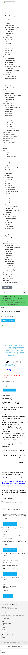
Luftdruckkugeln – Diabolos (12, 70)
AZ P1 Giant (8, 52)
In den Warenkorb (8, 320)
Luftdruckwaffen (9, 33)
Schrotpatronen (9, 64)
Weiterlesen (8, 596)
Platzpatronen (8, 72)
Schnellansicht (8, 513)
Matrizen (7, 84)
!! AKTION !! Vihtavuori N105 (10, 565)
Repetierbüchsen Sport (10, 15)
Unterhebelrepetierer (10, 17)
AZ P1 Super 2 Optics (10, 49)
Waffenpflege (8, 119)
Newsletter (6, 140)
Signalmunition (9, 68)
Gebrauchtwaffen (9, 29)
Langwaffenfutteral (9, 115)
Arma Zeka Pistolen (8, 37)
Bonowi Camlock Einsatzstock (12, 107)
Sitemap (3, 637)
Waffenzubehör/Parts (8, 103)
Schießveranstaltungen (9, 134)
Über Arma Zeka (9, 39)
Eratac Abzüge (10, 122)
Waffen (5, 10)
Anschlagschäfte (9, 105)
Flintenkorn (10, 124)
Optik (4, 89)
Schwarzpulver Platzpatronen (12, 66)
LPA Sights (7, 101)
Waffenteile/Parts (9, 121)
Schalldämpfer (9, 35)
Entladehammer (9, 109)
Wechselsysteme (9, 25)
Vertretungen (6, 132)
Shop (2, 621)
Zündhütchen (8, 82)
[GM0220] (14, 333)
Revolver (7, 14)
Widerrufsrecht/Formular (7, 634)
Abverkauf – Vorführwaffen (10, 136)
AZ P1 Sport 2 (8, 45)
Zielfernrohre (8, 91)
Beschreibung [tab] (6, 395)
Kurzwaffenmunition (10, 58)
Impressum (4, 629)
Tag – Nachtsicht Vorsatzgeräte (13, 95)
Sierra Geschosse (16, 514)
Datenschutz (4, 631)
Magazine (7, 117)
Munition (5, 56)
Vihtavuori (8, 564)
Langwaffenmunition (10, 60)
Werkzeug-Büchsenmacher (14, 130)
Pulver (6, 80)
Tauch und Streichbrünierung (10, 142)
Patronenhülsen (9, 86)
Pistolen (7, 12)
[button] (14, 145)
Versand (3, 635)
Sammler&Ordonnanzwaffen (12, 27)
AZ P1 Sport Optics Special (11, 50)
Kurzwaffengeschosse (10, 76)
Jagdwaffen (8, 23)
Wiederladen (6, 74)
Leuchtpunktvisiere (9, 99)
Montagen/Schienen (10, 93)
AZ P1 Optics (8, 43)
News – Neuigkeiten (8, 138)
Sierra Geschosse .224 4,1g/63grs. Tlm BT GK (14, 515)
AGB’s (2, 632)
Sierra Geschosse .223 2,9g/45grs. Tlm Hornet (14, 541)
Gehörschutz (8, 111)
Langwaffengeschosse (10, 78)
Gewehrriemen (8, 113)
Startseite (4, 296)
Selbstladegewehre (10, 19)
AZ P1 (6, 41)
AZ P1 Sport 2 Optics (10, 47)
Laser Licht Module (9, 97)
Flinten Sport (8, 21)
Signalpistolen (8, 31)
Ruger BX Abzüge (11, 126)
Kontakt (5, 8)
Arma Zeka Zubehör (10, 54)
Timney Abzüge (11, 128)
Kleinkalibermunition (10, 62)
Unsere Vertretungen (6, 623)
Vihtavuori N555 (7, 587)
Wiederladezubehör (10, 87)
